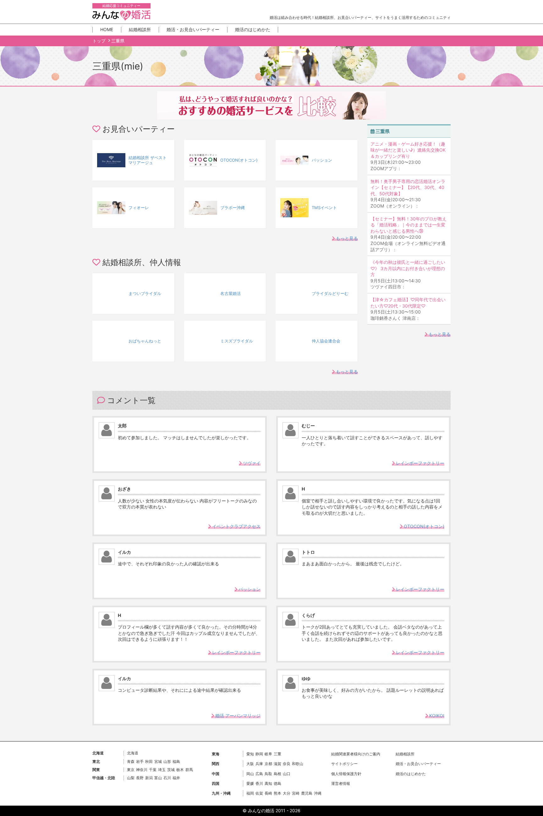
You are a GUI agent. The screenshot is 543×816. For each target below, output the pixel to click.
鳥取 (268, 773)
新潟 (149, 777)
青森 (130, 761)
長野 (140, 777)
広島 (259, 773)
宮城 (158, 761)
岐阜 (268, 754)
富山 (158, 777)
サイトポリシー (344, 763)
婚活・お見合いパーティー (193, 29)
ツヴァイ (251, 463)
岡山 (250, 773)
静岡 (259, 754)
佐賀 (259, 793)
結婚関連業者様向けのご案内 (355, 754)
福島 (176, 761)
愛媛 (250, 783)
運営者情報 (340, 783)
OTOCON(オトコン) (423, 526)
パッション (249, 589)
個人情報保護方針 (346, 773)
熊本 (277, 793)
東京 (130, 769)
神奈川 (141, 769)
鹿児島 (306, 793)
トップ (99, 40)
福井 (176, 777)
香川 (259, 783)
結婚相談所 (140, 29)
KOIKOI (436, 715)
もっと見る (346, 238)
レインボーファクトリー (419, 463)
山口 (286, 773)
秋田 (149, 761)
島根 (277, 773)
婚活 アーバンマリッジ (237, 715)
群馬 (189, 769)
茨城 (171, 769)
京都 (268, 763)
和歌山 (297, 763)
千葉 (152, 769)
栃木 (180, 769)
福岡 (250, 793)
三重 (277, 754)
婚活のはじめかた (252, 29)
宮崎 (295, 793)
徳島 (277, 783)
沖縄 (317, 793)
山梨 (130, 777)
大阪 (250, 763)
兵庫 (259, 763)
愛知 (250, 754)
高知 (268, 783)
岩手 (140, 761)
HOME (106, 29)
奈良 (286, 763)
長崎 (268, 793)
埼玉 (162, 769)
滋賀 (277, 763)
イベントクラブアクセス (236, 526)
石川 (167, 777)
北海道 (132, 753)
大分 (286, 793)
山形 (167, 761)
